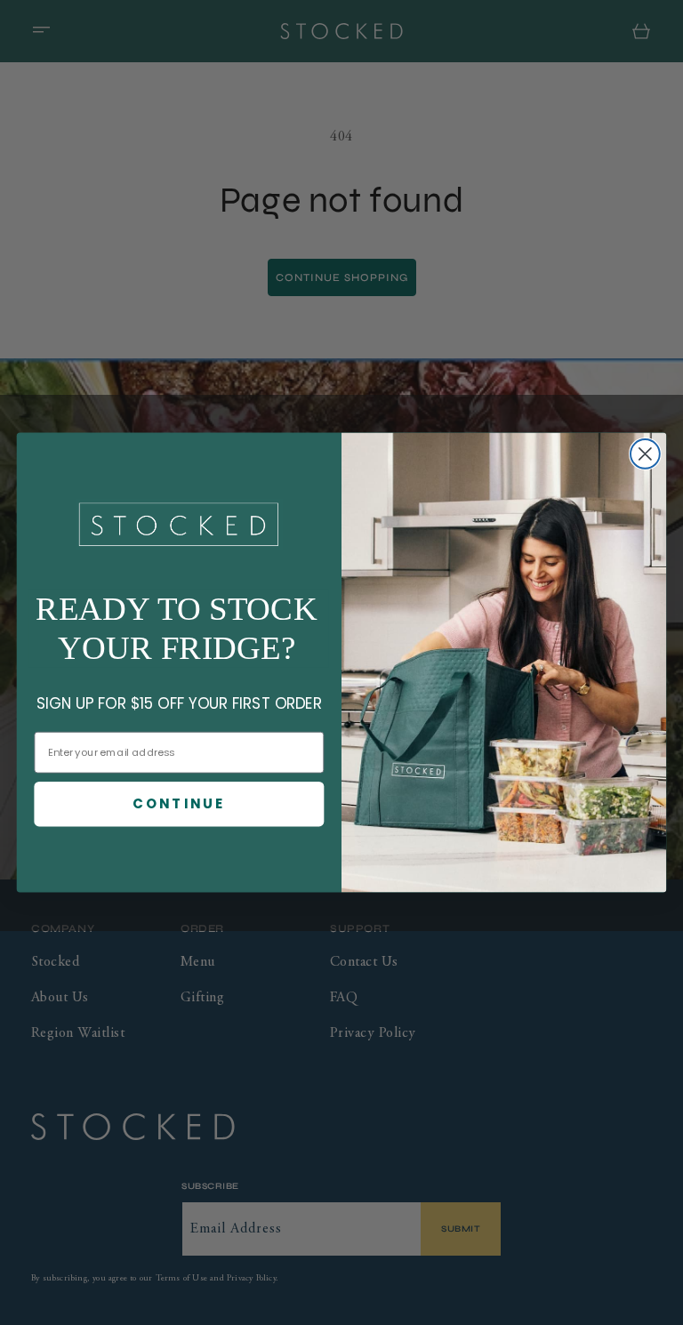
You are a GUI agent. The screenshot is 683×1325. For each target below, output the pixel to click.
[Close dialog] (645, 454)
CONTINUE (179, 804)
